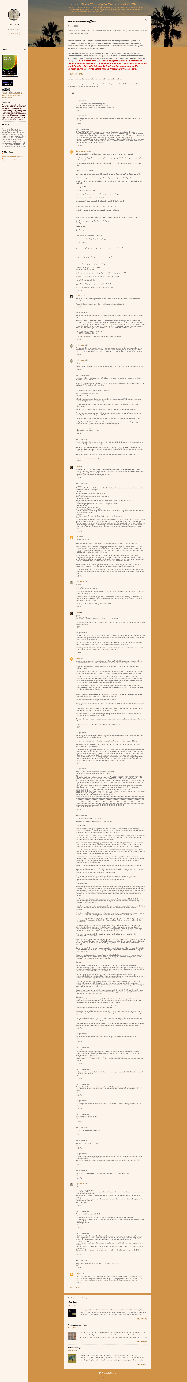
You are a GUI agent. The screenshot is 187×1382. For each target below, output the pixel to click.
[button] (145, 20)
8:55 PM (78, 110)
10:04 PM (79, 1028)
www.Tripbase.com (10, 75)
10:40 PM (79, 1121)
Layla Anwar (80, 345)
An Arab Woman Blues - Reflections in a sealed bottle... (103, 4)
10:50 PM (79, 307)
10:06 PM (79, 1041)
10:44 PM (79, 1135)
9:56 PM (78, 810)
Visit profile (14, 33)
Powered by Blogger (108, 1373)
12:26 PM (79, 576)
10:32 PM (79, 1095)
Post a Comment (75, 1287)
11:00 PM (79, 1165)
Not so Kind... (73, 1302)
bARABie (79, 296)
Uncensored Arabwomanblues (12, 156)
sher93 (78, 1273)
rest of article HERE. (75, 74)
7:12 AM (78, 461)
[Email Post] (73, 93)
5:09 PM (78, 652)
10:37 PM (79, 1108)
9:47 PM (78, 763)
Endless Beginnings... (75, 1347)
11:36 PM (79, 1227)
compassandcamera (112, 1377)
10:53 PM (79, 1148)
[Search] (149, 5)
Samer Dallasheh (82, 151)
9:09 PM (78, 123)
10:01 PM (79, 145)
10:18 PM (79, 1063)
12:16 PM (79, 531)
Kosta (78, 466)
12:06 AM (79, 1268)
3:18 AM (78, 354)
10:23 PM (79, 1078)
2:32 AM (78, 339)
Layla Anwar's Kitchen (9, 160)
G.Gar (78, 537)
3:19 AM (78, 369)
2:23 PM (78, 1283)
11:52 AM (79, 477)
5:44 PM (78, 727)
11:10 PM (79, 1178)
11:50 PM (79, 1254)
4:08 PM (78, 627)
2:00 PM (78, 1205)
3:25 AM (78, 433)
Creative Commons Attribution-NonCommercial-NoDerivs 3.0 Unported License (12, 95)
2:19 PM (78, 607)
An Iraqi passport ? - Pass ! (77, 1325)
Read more (142, 1319)
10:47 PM (79, 290)
